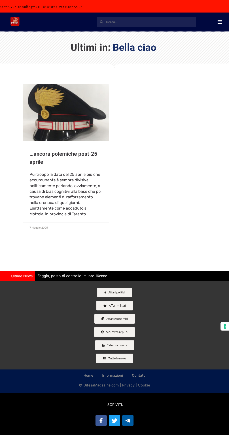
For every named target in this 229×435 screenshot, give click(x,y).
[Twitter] (114, 420)
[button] (223, 276)
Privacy (128, 385)
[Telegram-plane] (128, 420)
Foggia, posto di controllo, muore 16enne (72, 276)
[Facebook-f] (101, 420)
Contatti (139, 375)
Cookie (144, 385)
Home (88, 375)
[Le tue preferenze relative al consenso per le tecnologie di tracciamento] (225, 326)
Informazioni (112, 375)
